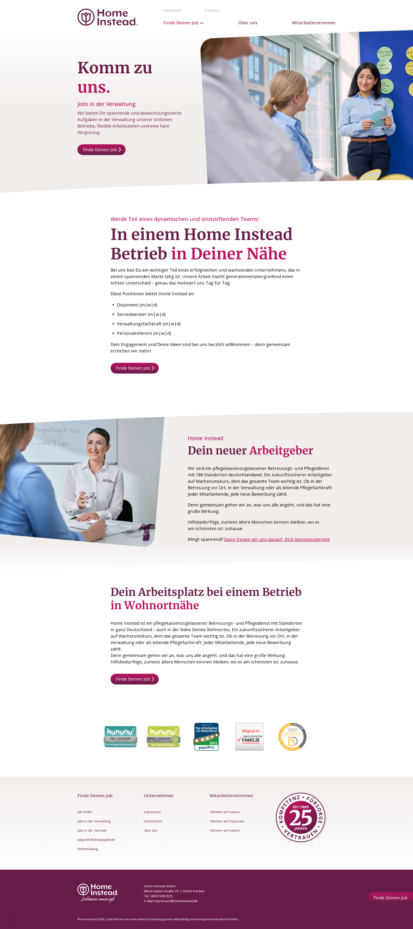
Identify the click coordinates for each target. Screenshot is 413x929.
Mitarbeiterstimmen (314, 23)
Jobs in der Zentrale (91, 830)
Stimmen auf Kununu (225, 812)
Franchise (212, 10)
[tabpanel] (120, 737)
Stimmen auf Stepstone (227, 821)
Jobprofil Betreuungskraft (96, 839)
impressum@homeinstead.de (176, 901)
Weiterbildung (87, 849)
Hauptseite (172, 10)
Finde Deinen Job (181, 23)
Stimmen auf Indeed (224, 830)
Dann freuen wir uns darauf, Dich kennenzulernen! (277, 539)
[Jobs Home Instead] (107, 17)
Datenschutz (153, 821)
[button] (9, 919)
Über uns (247, 23)
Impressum (152, 812)
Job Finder (84, 812)
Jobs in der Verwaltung (94, 821)
